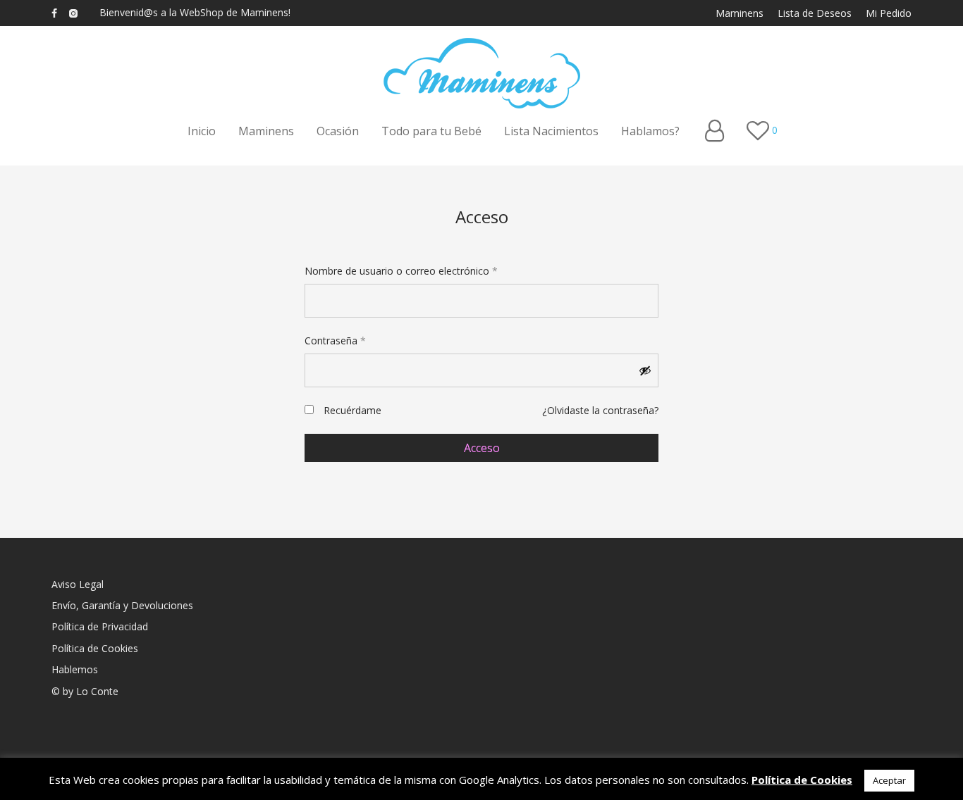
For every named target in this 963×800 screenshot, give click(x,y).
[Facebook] (54, 12)
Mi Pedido (889, 13)
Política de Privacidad (99, 626)
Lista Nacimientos (551, 131)
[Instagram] (73, 12)
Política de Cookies (94, 648)
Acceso (482, 448)
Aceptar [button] (889, 780)
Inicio (202, 131)
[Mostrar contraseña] (645, 370)
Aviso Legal (77, 584)
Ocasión (338, 131)
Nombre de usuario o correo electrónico (401, 270)
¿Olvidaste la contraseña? (600, 410)
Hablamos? (650, 131)
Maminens (739, 13)
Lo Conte (97, 691)
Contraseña (335, 340)
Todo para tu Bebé (431, 131)
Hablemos (74, 669)
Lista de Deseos (815, 13)
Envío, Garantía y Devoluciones (122, 605)
